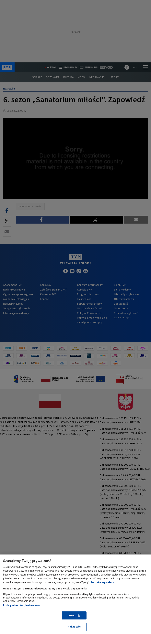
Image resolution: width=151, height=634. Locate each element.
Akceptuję (74, 615)
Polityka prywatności (104, 582)
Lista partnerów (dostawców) (21, 605)
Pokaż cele (74, 626)
